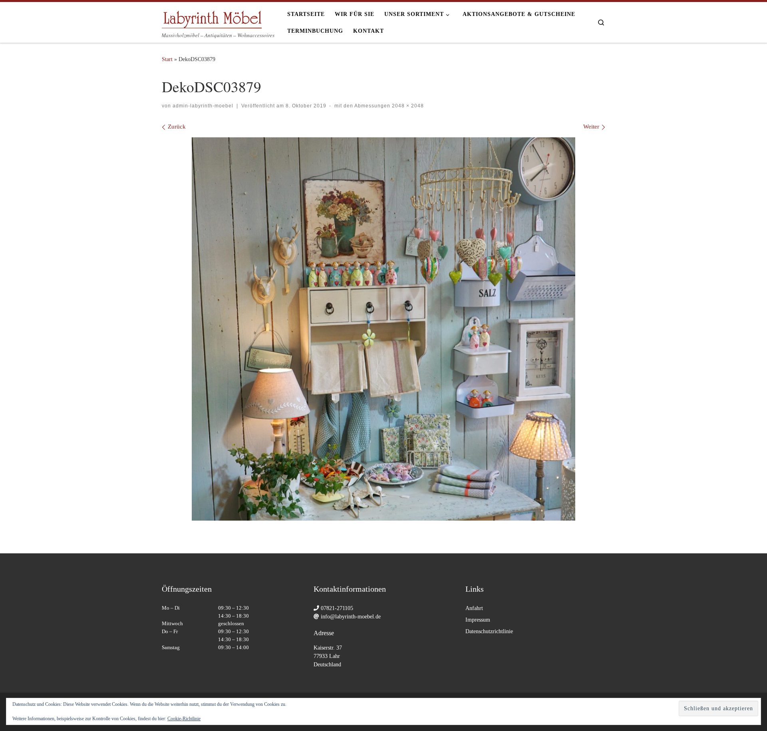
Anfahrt (474, 608)
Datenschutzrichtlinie (489, 631)
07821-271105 (337, 608)
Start (167, 59)
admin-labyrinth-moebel (203, 106)
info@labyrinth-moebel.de (351, 617)
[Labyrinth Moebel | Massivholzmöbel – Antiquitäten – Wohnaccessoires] (212, 16)
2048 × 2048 (407, 106)
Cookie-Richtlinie (184, 718)
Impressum (477, 620)
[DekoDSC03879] (383, 329)
